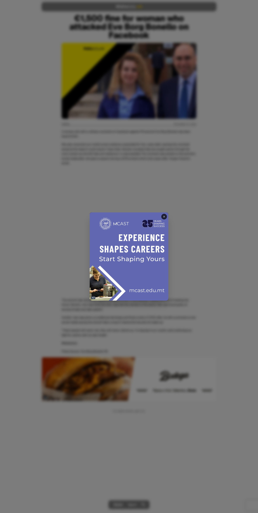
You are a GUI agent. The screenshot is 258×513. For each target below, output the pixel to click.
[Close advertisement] (164, 216)
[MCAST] (129, 256)
